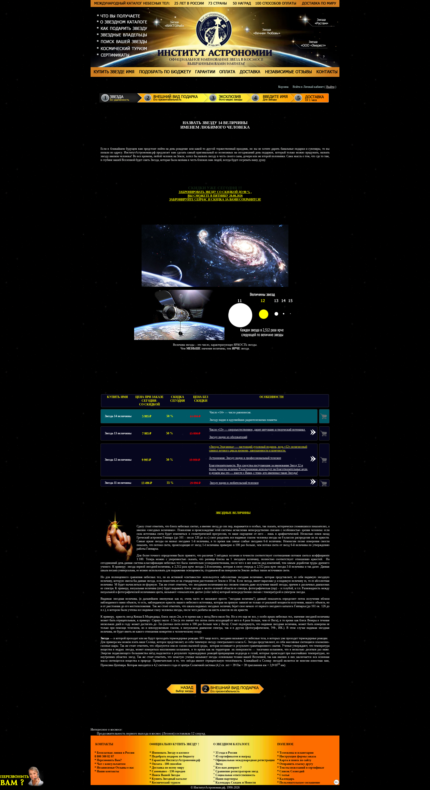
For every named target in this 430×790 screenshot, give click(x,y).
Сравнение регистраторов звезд (236, 771)
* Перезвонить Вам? (108, 760)
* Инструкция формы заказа (296, 756)
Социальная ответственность (235, 775)
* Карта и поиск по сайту (294, 760)
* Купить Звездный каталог (168, 779)
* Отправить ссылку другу (295, 764)
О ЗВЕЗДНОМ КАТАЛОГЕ (231, 744)
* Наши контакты (107, 771)
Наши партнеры (226, 779)
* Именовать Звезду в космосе (169, 752)
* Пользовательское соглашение (298, 782)
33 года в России (226, 752)
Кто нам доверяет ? (228, 767)
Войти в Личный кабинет (308, 87)
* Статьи (283, 775)
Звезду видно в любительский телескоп (234, 483)
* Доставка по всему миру (167, 767)
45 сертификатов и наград (233, 756)
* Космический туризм (165, 782)
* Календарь (285, 779)
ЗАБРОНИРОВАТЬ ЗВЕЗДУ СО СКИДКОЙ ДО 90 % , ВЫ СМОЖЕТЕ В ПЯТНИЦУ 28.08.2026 (215, 194)
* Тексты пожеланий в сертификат (300, 767)
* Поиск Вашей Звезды (165, 775)
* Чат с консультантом (110, 764)
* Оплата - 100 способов (165, 764)
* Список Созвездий (290, 771)
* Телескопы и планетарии (295, 752)
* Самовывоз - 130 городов (167, 771)
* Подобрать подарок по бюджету (172, 756)
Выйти (330, 87)
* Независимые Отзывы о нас (114, 767)
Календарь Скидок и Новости (235, 782)
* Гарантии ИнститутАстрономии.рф (175, 760)
